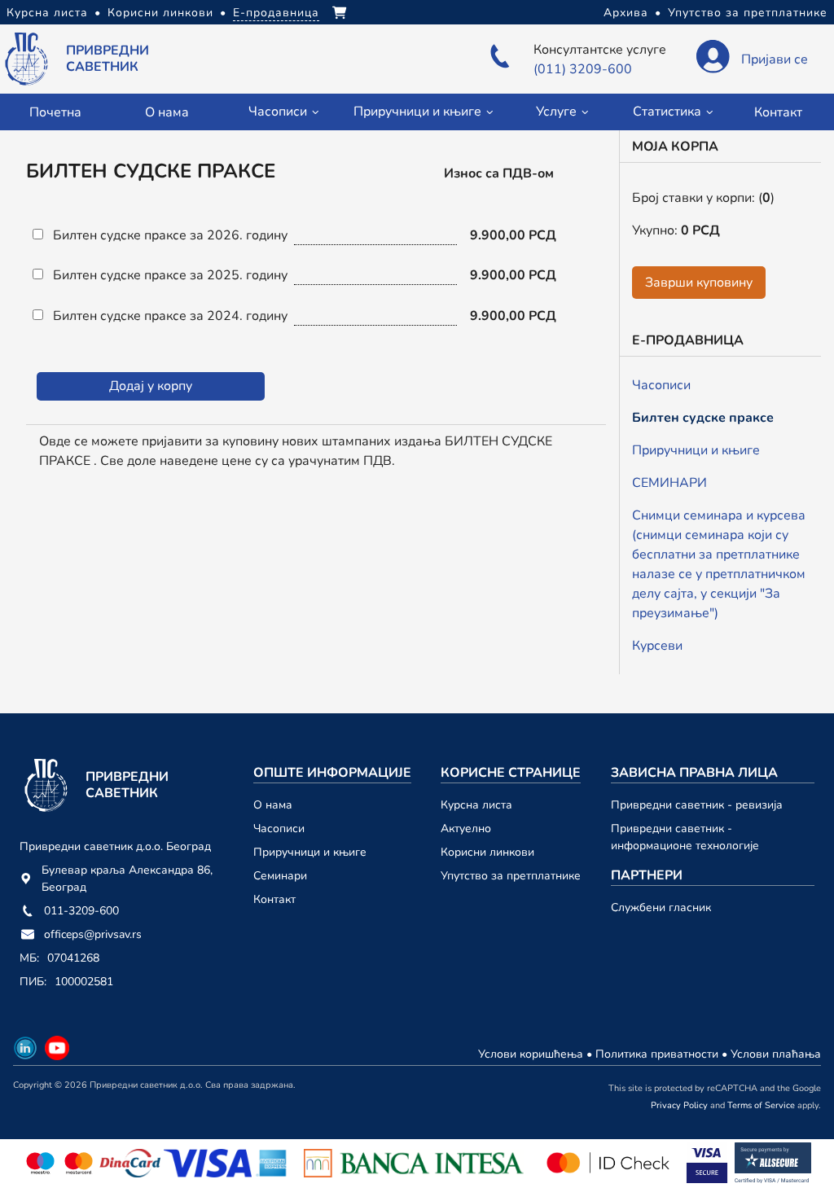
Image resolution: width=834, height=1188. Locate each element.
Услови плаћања (776, 1054)
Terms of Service (761, 1105)
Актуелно (466, 828)
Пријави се (774, 59)
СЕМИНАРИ (669, 483)
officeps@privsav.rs (93, 934)
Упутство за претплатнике (747, 12)
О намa (166, 112)
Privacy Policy (679, 1105)
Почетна (55, 112)
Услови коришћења (532, 1054)
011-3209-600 (81, 910)
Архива (626, 12)
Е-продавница (276, 12)
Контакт (778, 112)
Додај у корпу (150, 386)
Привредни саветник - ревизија (697, 805)
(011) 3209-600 (582, 69)
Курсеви (657, 646)
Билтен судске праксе (703, 418)
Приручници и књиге (696, 450)
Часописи (661, 385)
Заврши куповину (699, 283)
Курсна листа (47, 12)
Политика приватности (658, 1054)
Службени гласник (661, 907)
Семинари (280, 875)
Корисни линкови (160, 12)
